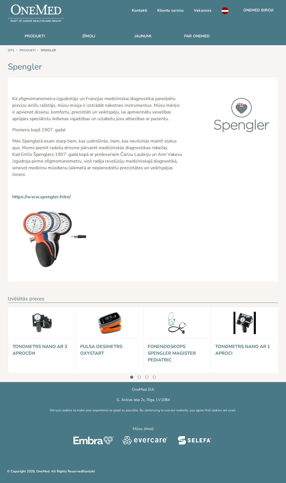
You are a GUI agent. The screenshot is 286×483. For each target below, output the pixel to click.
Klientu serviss (170, 10)
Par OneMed (197, 36)
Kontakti (139, 10)
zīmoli (88, 36)
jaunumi (142, 36)
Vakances (202, 10)
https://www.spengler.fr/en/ (41, 197)
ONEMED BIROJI (258, 10)
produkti (35, 36)
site (11, 50)
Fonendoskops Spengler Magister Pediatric (172, 353)
